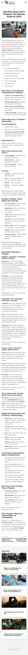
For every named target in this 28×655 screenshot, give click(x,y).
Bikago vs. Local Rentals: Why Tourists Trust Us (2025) (12, 568)
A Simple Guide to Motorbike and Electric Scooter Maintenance (13, 634)
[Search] (25, 2)
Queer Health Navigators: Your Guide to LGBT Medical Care (13, 590)
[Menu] (3, 2)
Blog (14, 9)
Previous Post (8, 539)
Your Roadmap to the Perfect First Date (14, 612)
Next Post (20, 539)
